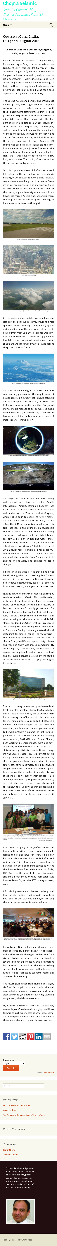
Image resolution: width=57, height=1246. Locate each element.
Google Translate (49, 1072)
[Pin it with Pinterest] (31, 1036)
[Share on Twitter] (14, 1036)
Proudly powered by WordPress (17, 1239)
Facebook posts (10, 1154)
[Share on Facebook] (6, 1036)
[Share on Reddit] (22, 1036)
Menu (6, 24)
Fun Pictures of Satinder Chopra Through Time (24, 1115)
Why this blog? (9, 1110)
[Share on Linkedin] (39, 1036)
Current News (9, 1149)
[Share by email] (47, 1036)
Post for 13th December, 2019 (16, 1105)
